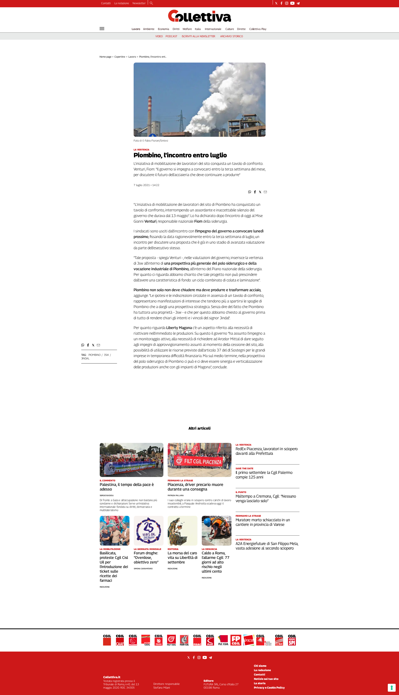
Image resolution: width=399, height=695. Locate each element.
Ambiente (148, 29)
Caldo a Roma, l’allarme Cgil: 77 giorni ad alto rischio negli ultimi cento (215, 562)
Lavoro (136, 29)
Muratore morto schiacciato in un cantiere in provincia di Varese (263, 522)
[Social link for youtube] (292, 3)
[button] (249, 191)
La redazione (121, 3)
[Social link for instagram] (286, 3)
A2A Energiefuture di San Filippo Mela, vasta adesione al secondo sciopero (267, 545)
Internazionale (213, 29)
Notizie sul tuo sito (266, 678)
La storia (260, 683)
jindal (85, 358)
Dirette (241, 29)
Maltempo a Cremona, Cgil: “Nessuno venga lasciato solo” (266, 498)
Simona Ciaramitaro (143, 568)
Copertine (120, 56)
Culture (229, 29)
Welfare (187, 29)
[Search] (151, 3)
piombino (95, 354)
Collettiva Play (257, 29)
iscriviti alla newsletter (198, 36)
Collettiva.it (111, 677)
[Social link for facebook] (281, 3)
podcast (171, 36)
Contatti (106, 3)
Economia (163, 29)
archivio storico (231, 36)
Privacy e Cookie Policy (269, 687)
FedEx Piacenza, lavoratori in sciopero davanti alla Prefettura (267, 451)
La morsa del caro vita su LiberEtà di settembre (182, 557)
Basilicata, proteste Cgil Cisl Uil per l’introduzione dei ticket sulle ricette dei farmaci (114, 567)
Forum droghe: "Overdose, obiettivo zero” (146, 557)
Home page (105, 56)
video (159, 36)
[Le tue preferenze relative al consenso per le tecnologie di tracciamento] (392, 688)
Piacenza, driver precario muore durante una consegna (195, 486)
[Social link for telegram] (298, 3)
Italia (198, 29)
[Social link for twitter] (276, 3)
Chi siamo (260, 665)
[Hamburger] (102, 28)
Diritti (176, 29)
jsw (106, 354)
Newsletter (139, 3)
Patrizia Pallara (176, 495)
